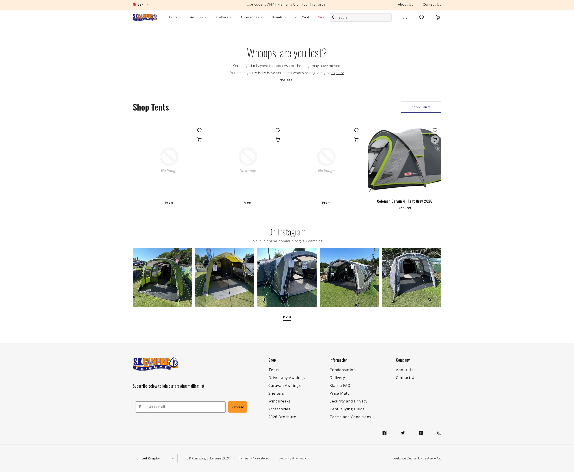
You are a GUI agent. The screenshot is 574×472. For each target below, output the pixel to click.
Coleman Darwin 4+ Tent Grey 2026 (405, 201)
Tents (173, 17)
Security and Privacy (348, 401)
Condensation (343, 369)
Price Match (341, 393)
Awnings (196, 17)
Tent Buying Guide (347, 409)
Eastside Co (432, 458)
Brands (277, 17)
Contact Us (432, 4)
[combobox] (360, 17)
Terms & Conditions (254, 458)
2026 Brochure (282, 416)
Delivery (337, 377)
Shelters (221, 17)
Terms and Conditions (350, 416)
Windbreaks (279, 401)
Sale (321, 17)
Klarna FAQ (340, 385)
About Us (405, 4)
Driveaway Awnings (286, 377)
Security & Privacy (292, 458)
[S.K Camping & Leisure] (145, 17)
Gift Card (302, 17)
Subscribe (237, 407)
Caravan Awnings (284, 385)
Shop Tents (421, 107)
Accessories (250, 17)
